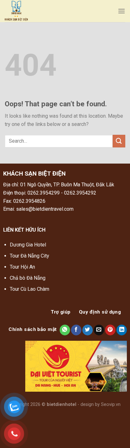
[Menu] (121, 11)
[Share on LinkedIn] (121, 330)
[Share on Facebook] (76, 330)
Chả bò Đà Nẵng (27, 278)
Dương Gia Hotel (28, 245)
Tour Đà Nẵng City (29, 256)
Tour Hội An (22, 267)
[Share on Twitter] (87, 330)
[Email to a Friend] (99, 330)
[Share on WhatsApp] (65, 330)
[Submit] (119, 141)
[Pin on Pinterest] (110, 330)
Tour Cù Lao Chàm (29, 289)
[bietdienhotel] (50, 11)
